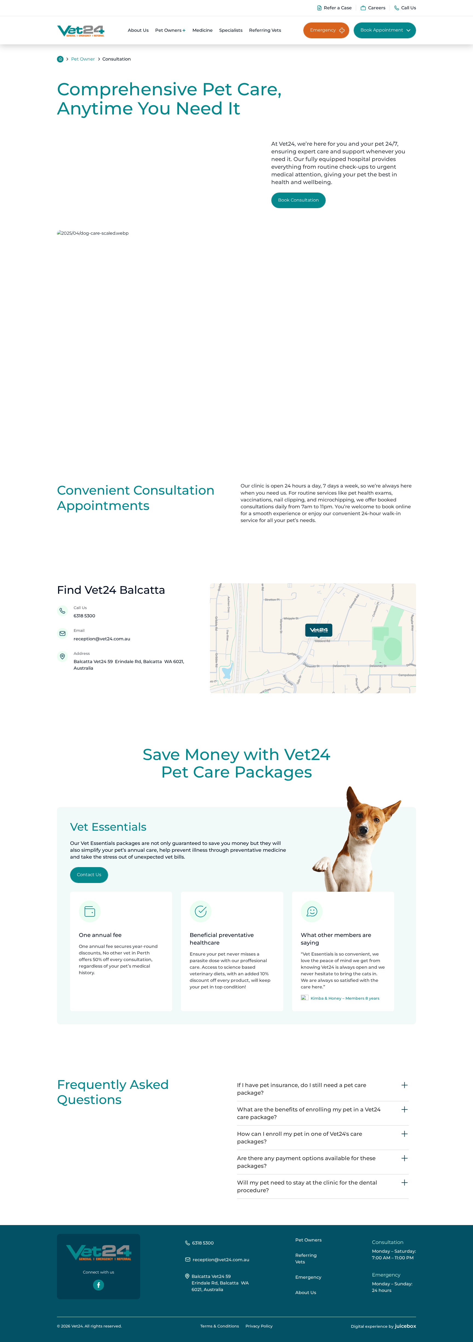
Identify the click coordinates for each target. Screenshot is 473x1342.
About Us (305, 1292)
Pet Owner (83, 59)
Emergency (308, 1277)
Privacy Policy (259, 1326)
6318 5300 (84, 615)
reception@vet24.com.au (102, 638)
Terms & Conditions (219, 1326)
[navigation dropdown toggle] (184, 30)
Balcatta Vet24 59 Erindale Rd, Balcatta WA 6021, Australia (220, 1283)
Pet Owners (308, 1240)
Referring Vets (306, 1258)
